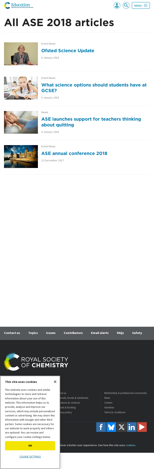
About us (61, 393)
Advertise (109, 407)
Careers (108, 402)
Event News (48, 43)
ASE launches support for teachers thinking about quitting (91, 122)
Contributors (73, 333)
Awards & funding (66, 407)
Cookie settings (30, 456)
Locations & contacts (68, 402)
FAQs (120, 333)
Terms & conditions (114, 412)
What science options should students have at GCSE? (94, 88)
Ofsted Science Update (67, 50)
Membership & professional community (125, 393)
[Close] (55, 381)
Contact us (12, 333)
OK (30, 445)
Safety (137, 333)
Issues (51, 333)
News (44, 112)
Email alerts (100, 333)
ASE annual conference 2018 (74, 153)
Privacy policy (64, 412)
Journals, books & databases (72, 398)
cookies (130, 445)
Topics (33, 333)
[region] (30, 422)
